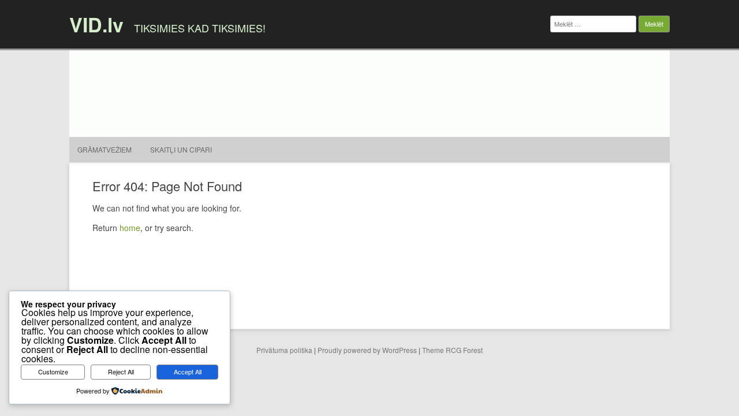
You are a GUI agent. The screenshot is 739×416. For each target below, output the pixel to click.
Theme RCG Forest (452, 350)
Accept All (187, 371)
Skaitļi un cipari (181, 149)
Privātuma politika (284, 350)
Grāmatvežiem (104, 149)
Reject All (121, 371)
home (130, 227)
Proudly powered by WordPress (367, 350)
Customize (53, 371)
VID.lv (96, 24)
